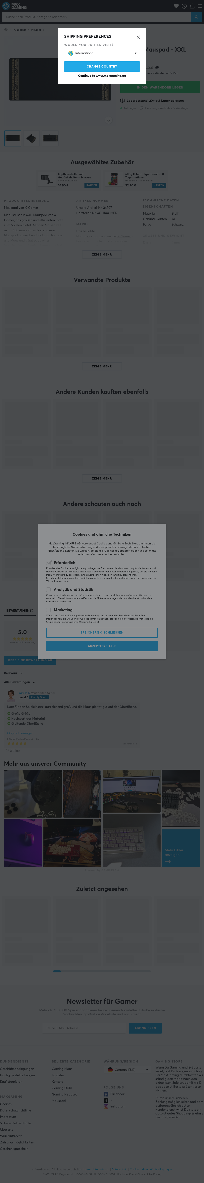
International (84, 53)
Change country (102, 66)
